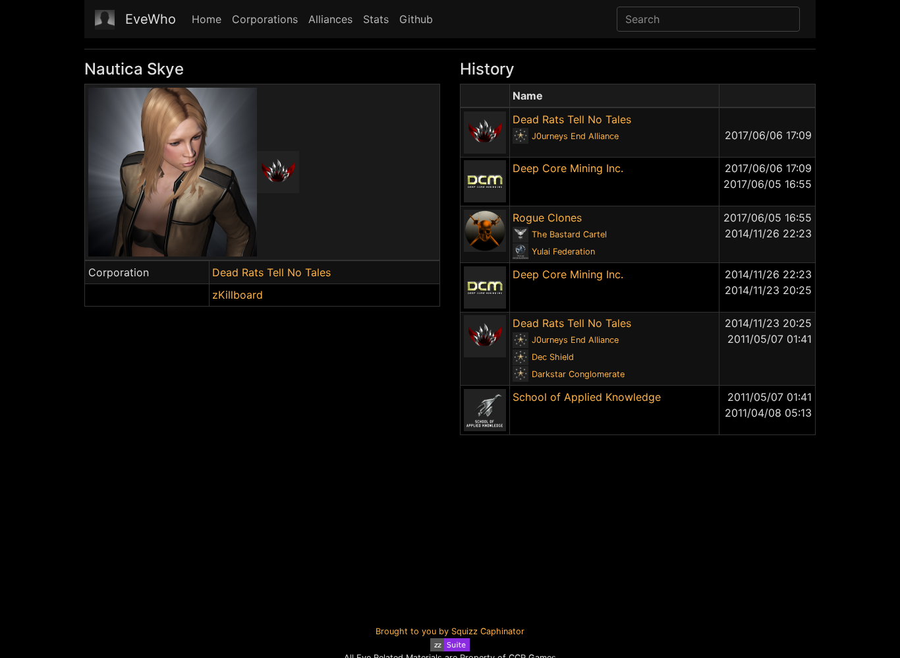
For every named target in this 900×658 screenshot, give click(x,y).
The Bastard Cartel (569, 234)
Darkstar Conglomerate (578, 374)
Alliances (330, 19)
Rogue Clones (547, 217)
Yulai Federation (563, 251)
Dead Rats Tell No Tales (271, 272)
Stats (376, 19)
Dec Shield (553, 357)
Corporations (265, 19)
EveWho (150, 19)
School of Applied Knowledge (587, 397)
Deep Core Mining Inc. (568, 168)
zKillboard (237, 294)
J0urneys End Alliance (575, 136)
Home (206, 19)
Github (416, 19)
